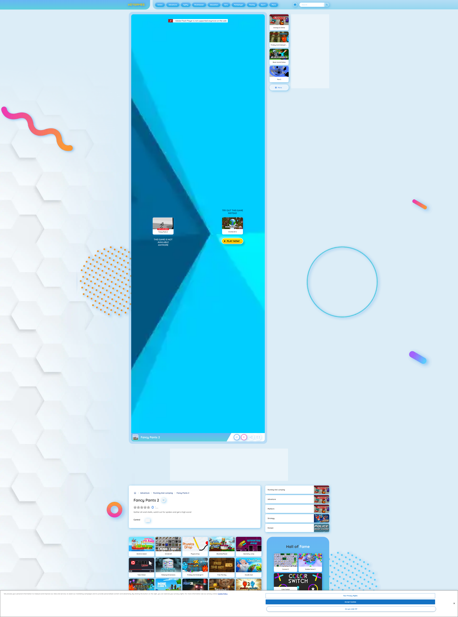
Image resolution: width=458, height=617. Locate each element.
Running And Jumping (163, 493)
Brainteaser (199, 5)
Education (214, 5)
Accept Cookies (350, 602)
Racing (252, 5)
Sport (263, 5)
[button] (295, 5)
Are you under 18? (351, 609)
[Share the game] (251, 437)
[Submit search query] (326, 5)
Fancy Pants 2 (183, 493)
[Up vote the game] (237, 437)
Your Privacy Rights (350, 596)
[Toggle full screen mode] (258, 437)
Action (159, 5)
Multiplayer (238, 5)
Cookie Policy (222, 594)
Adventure (173, 5)
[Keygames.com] (135, 493)
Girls (226, 5)
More (274, 5)
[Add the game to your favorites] (163, 500)
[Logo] (136, 5)
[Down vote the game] (244, 437)
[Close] (454, 603)
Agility (185, 5)
